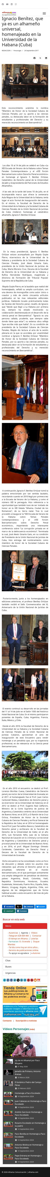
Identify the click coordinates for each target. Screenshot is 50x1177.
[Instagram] (16, 4)
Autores (36, 953)
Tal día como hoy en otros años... (24, 947)
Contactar (36, 935)
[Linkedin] (11, 4)
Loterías (34, 938)
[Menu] (44, 13)
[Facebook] (3, 4)
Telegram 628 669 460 (19, 935)
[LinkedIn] (46, 58)
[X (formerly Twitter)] (40, 58)
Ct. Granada (24, 941)
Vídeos (34, 932)
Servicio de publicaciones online (23, 950)
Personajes (17, 50)
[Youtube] (7, 4)
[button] (25, 926)
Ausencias (13, 932)
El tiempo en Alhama (18, 938)
